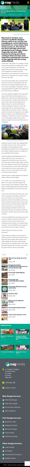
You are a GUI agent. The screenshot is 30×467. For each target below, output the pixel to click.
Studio (14, 14)
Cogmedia (11, 14)
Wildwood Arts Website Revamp (16, 301)
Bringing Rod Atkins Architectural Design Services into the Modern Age (18, 266)
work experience (25, 34)
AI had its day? (13, 293)
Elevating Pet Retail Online (17, 307)
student (19, 34)
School (14, 34)
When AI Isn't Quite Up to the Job (7, 337)
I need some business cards (17, 314)
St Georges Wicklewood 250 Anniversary (17, 287)
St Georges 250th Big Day (16, 272)
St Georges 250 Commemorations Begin (16, 280)
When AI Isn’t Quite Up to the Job (17, 258)
